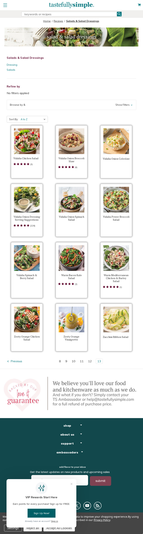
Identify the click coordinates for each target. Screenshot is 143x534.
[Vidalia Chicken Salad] (27, 141)
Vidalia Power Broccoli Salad (116, 218)
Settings (13, 528)
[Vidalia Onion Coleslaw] (116, 141)
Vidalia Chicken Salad (25, 158)
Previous (16, 361)
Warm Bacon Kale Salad (71, 277)
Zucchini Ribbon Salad (115, 336)
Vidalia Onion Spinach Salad (71, 218)
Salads (11, 69)
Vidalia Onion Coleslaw (116, 158)
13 (99, 361)
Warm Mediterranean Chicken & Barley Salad (116, 278)
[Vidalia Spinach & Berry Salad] (27, 258)
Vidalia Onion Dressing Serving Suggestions (27, 218)
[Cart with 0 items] (139, 5)
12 (90, 361)
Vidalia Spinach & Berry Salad (26, 277)
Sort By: (13, 119)
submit (101, 481)
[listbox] (34, 119)
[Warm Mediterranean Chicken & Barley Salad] (116, 258)
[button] (71, 105)
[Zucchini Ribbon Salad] (116, 319)
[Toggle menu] (5, 5)
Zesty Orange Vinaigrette (71, 338)
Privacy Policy (102, 520)
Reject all (32, 528)
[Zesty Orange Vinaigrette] (71, 319)
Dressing (12, 64)
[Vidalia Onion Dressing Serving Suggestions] (27, 199)
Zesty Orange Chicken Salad (27, 338)
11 (82, 361)
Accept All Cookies (59, 528)
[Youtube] (87, 506)
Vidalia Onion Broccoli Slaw (71, 160)
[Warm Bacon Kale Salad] (71, 258)
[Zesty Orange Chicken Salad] (27, 319)
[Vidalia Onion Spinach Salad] (71, 199)
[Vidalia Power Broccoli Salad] (116, 199)
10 (73, 361)
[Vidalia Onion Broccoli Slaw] (71, 141)
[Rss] (98, 506)
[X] (77, 506)
